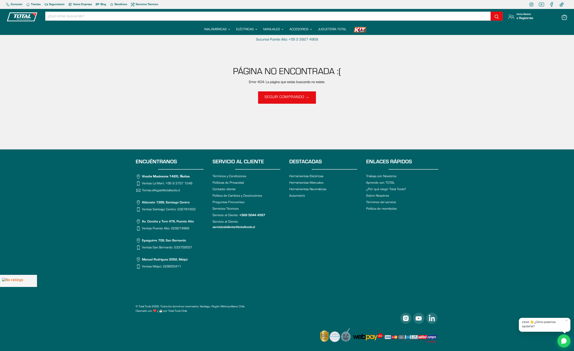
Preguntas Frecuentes (228, 202)
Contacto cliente (224, 189)
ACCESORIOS (299, 29)
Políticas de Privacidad (228, 183)
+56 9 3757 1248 (178, 183)
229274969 (180, 228)
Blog (103, 4)
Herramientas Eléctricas (306, 176)
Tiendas (35, 4)
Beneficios (120, 4)
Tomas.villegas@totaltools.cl (161, 190)
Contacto (16, 4)
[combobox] (268, 16)
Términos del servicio (381, 202)
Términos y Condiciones (229, 176)
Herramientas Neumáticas (307, 189)
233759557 (183, 247)
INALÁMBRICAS (216, 29)
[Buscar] (497, 16)
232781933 (186, 209)
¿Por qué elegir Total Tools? (386, 189)
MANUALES (272, 29)
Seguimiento (56, 4)
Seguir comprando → (287, 97)
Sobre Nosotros (377, 196)
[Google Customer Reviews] (18, 281)
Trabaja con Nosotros (381, 176)
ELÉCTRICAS (245, 29)
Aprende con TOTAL (380, 183)
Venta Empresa (82, 4)
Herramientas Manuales (306, 183)
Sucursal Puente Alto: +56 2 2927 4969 (287, 40)
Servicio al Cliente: (239, 215)
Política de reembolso (381, 209)
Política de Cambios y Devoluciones (237, 196)
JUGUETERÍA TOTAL (332, 29)
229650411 (172, 266)
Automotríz (297, 196)
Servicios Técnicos (146, 4)
